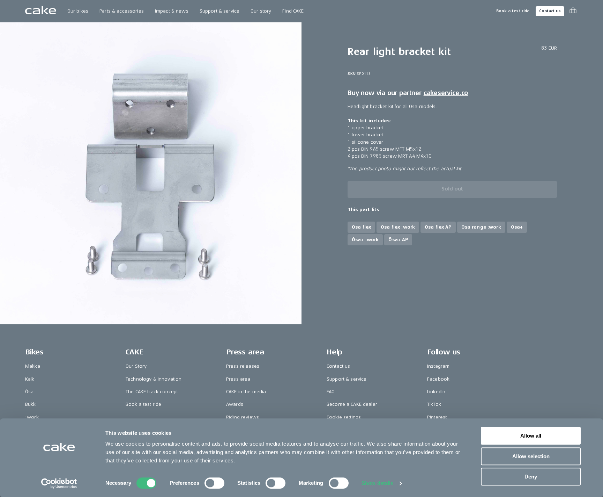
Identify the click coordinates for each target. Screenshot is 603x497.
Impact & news (171, 11)
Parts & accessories (121, 11)
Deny (530, 477)
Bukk (30, 404)
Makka (32, 366)
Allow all (530, 436)
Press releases (242, 366)
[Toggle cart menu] (573, 11)
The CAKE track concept (152, 391)
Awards (234, 404)
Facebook (438, 379)
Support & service (219, 11)
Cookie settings (344, 417)
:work (32, 417)
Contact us (550, 11)
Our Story (136, 366)
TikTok (434, 404)
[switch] (214, 483)
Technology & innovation (153, 379)
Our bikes (77, 11)
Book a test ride (512, 11)
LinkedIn (436, 391)
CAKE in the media (246, 391)
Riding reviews (242, 417)
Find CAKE (293, 11)
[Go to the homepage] (40, 11)
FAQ (331, 391)
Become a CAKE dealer (352, 404)
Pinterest (437, 417)
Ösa (29, 391)
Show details (377, 483)
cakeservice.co (446, 92)
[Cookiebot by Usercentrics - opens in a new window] (59, 483)
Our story (261, 11)
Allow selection (531, 456)
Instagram (438, 366)
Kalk (30, 379)
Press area (238, 379)
